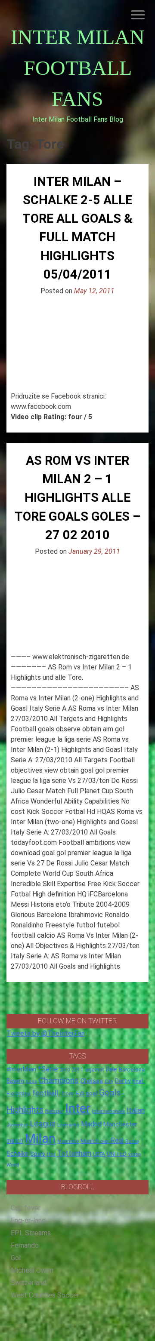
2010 (64, 1070)
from (68, 1094)
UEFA (99, 1154)
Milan (40, 1138)
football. (46, 1093)
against (94, 1069)
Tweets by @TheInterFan (45, 1033)
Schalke (17, 1153)
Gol (16, 1258)
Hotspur (54, 1111)
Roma (132, 1141)
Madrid (91, 1124)
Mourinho (68, 1141)
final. (138, 1081)
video (134, 1154)
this (51, 1154)
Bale (111, 1069)
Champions (59, 1080)
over (105, 1141)
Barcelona (132, 1069)
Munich (90, 1141)
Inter (77, 1108)
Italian (136, 1110)
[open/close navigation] (138, 14)
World (12, 1165)
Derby (123, 1080)
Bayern (15, 1080)
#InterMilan (21, 1069)
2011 (77, 1070)
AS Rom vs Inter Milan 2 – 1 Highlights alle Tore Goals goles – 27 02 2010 (77, 497)
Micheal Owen (32, 1270)
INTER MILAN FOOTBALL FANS (78, 67)
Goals (110, 1093)
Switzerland (28, 1283)
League (43, 1124)
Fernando (25, 1245)
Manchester (120, 1124)
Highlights (24, 1110)
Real (117, 1140)
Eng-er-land (28, 1220)
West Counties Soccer (45, 1295)
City (109, 1081)
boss (31, 1081)
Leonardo (68, 1125)
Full (79, 1093)
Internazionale (108, 1111)
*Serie (48, 1069)
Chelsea (92, 1081)
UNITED (117, 1154)
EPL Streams (31, 1233)
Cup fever (25, 1208)
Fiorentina (18, 1094)
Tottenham (74, 1153)
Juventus (17, 1125)
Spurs (37, 1154)
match (14, 1140)
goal (91, 1093)
